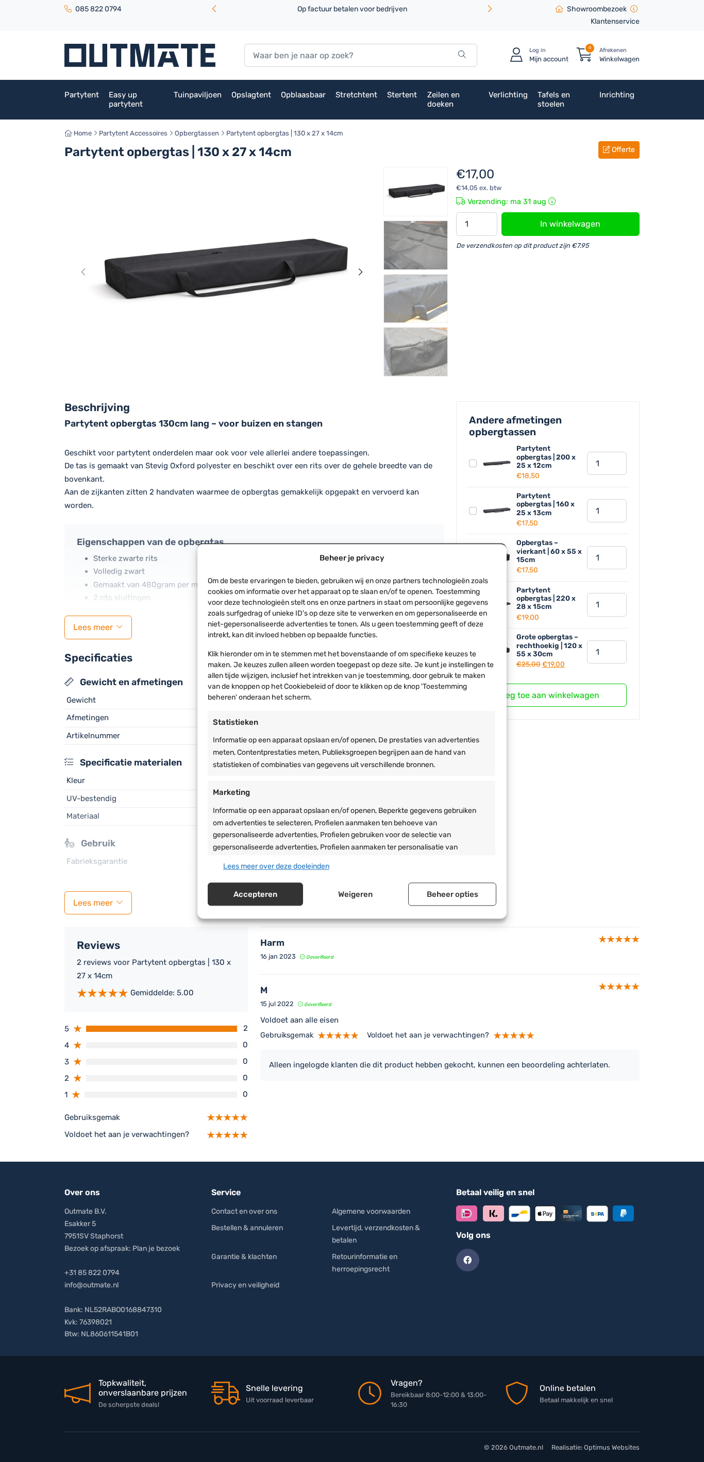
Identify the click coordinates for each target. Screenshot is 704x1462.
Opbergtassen (197, 133)
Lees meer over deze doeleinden (276, 866)
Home (82, 133)
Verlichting (508, 94)
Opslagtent (251, 94)
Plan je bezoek (156, 1248)
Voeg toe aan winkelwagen (547, 695)
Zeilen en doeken (443, 99)
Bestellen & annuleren (247, 1227)
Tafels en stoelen (554, 99)
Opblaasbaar (303, 94)
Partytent (81, 94)
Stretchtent (356, 94)
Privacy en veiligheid (245, 1285)
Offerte (622, 149)
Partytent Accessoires (133, 133)
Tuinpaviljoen (198, 94)
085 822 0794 (98, 9)
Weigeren (355, 894)
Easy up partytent (126, 99)
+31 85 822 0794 (92, 1272)
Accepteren (255, 894)
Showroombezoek (597, 9)
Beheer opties (452, 894)
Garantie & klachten (244, 1256)
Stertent (402, 94)
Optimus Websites (612, 1447)
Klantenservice (615, 21)
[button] (490, 9)
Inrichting (616, 94)
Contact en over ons (244, 1211)
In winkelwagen (570, 224)
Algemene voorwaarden (371, 1211)
